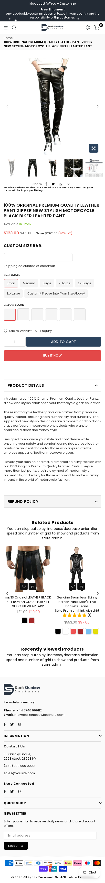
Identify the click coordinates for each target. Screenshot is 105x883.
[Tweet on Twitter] (53, 184)
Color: (14, 305)
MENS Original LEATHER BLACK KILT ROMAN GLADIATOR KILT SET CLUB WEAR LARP (28, 601)
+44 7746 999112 (23, 710)
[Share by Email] (69, 184)
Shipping (11, 266)
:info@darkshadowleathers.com (38, 714)
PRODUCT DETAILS (26, 385)
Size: (12, 275)
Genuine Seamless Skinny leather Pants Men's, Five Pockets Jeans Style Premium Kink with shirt (77, 604)
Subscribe (16, 846)
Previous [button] (7, 106)
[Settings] (87, 27)
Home (8, 38)
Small (11, 283)
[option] (52, 106)
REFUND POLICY (23, 501)
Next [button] (97, 106)
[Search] (14, 27)
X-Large (64, 283)
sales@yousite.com (19, 773)
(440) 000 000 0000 (19, 765)
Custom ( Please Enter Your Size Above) (56, 293)
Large (47, 283)
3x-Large (13, 293)
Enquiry (46, 331)
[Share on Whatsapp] (61, 184)
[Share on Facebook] (46, 184)
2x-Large (84, 283)
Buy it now (52, 355)
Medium (29, 283)
